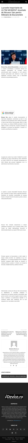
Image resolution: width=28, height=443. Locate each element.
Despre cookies (8, 439)
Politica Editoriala (10, 437)
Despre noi (4, 437)
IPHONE (21, 439)
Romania (6, 4)
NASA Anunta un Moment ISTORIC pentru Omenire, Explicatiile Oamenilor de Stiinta (21, 333)
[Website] (20, 429)
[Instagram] (6, 429)
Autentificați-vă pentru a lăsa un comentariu (14, 376)
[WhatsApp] (24, 429)
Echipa (13, 439)
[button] (2, 2)
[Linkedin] (10, 429)
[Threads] (17, 365)
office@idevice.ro (17, 420)
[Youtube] (12, 433)
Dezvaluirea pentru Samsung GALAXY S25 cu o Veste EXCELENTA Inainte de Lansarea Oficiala (7, 333)
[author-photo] (14, 347)
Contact (17, 439)
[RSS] (13, 429)
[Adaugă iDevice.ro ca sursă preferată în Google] (14, 113)
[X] (17, 429)
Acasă (2, 4)
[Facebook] (11, 365)
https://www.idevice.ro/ (14, 350)
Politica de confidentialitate (20, 437)
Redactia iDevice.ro (7, 17)
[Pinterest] (14, 365)
